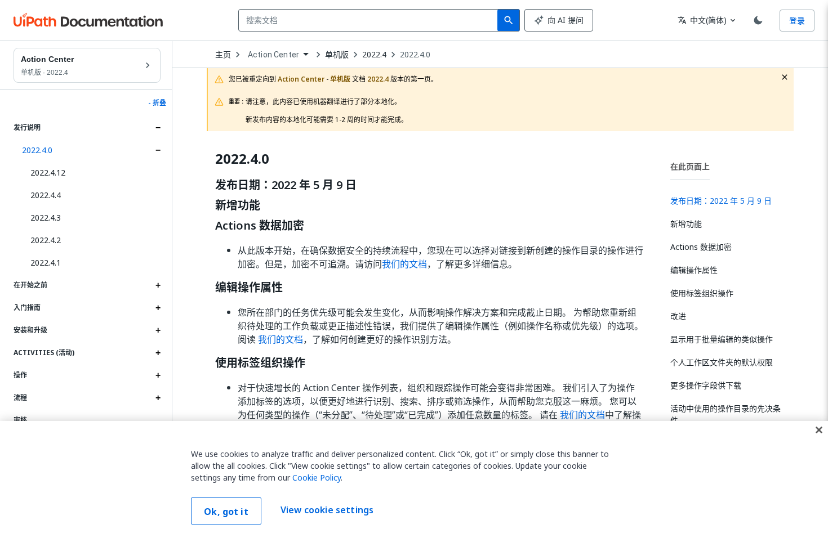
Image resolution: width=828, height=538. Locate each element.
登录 (797, 20)
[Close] (819, 430)
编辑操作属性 (249, 287)
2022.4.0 (37, 150)
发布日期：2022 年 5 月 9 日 (286, 185)
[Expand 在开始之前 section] (158, 285)
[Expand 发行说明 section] (158, 128)
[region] (414, 479)
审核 (20, 420)
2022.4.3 (45, 217)
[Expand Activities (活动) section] (158, 353)
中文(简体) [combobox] (702, 20)
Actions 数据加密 (259, 226)
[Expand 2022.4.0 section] (158, 150)
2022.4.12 (47, 172)
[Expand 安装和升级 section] (158, 330)
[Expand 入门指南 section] (158, 308)
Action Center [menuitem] (273, 54)
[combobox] (370, 20)
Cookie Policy (316, 477)
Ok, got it (226, 511)
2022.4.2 (45, 240)
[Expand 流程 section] (158, 398)
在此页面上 (690, 166)
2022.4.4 (45, 195)
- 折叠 (157, 103)
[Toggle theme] (758, 20)
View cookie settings (327, 510)
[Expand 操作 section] (158, 375)
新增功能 (237, 205)
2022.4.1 (45, 262)
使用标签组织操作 (260, 363)
